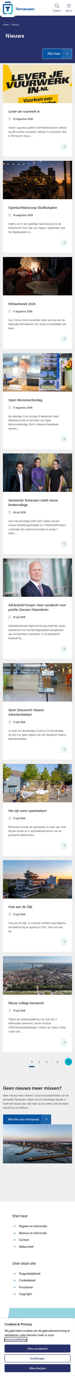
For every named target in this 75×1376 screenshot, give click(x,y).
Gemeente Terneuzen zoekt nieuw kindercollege (33, 502)
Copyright (25, 1294)
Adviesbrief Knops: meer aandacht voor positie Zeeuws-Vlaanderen (37, 607)
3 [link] (46, 1062)
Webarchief (26, 1246)
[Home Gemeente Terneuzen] (18, 7)
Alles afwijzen (37, 1368)
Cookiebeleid (27, 1280)
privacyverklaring (16, 1339)
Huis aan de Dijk (20, 907)
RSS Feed (54, 53)
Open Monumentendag (25, 400)
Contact (24, 1240)
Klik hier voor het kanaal (23, 1119)
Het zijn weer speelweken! (27, 811)
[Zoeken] (57, 8)
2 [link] (39, 1062)
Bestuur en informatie (33, 1233)
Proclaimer (26, 1287)
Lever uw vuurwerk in (24, 111)
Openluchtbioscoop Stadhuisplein (32, 207)
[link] (68, 1061)
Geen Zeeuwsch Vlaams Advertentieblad (26, 712)
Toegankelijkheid (29, 1273)
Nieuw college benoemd (26, 1003)
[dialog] (37, 1347)
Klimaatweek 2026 (21, 304)
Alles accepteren (37, 1348)
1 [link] (31, 1062)
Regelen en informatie (33, 1226)
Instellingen (37, 1358)
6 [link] (57, 1062)
